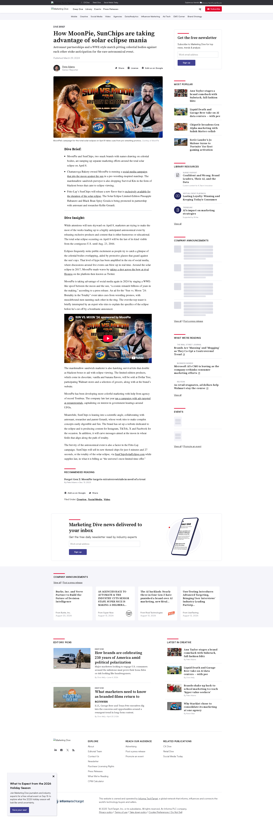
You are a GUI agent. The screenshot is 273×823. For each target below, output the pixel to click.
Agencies (117, 16)
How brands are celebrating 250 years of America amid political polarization (118, 657)
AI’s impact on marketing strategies (199, 212)
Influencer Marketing (150, 16)
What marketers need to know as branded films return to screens (120, 696)
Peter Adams (68, 66)
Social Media (96, 16)
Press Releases (110, 9)
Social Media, (95, 499)
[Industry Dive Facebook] (62, 750)
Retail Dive (97, 2)
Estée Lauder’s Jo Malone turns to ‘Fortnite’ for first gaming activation (201, 145)
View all (177, 223)
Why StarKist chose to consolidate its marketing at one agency (200, 707)
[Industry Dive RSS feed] (73, 750)
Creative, (82, 499)
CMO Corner (179, 16)
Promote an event (192, 446)
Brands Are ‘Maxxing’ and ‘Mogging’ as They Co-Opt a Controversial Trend (196, 351)
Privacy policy (106, 812)
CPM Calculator (96, 781)
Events (97, 9)
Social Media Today (111, 2)
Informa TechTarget (148, 798)
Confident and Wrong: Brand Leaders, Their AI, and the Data (201, 179)
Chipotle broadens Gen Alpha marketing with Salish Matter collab (204, 128)
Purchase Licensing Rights (101, 766)
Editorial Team (95, 751)
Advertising (131, 746)
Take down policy (138, 812)
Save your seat (19, 810)
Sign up (186, 62)
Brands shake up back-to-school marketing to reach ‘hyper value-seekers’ (201, 689)
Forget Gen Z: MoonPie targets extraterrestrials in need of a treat (105, 479)
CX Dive (86, 2)
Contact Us (93, 756)
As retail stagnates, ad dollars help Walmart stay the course (196, 386)
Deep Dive (78, 9)
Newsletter (93, 761)
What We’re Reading (98, 776)
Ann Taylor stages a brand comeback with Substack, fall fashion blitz (204, 95)
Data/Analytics (131, 16)
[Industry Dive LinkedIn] (56, 750)
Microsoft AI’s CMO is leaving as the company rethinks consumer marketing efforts (196, 370)
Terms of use (121, 812)
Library (88, 9)
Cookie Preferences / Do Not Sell (165, 812)
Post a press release (193, 321)
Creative (84, 16)
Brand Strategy (195, 16)
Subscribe (215, 9)
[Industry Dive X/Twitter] (68, 750)
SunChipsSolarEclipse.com (130, 454)
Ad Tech (166, 16)
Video (108, 16)
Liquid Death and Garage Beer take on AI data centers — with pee (205, 113)
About (91, 746)
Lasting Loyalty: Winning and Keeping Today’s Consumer (201, 197)
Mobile (74, 16)
